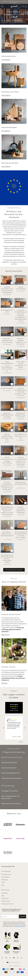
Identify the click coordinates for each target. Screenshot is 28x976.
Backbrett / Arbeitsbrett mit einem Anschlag (7, 340)
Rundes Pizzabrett (7, 388)
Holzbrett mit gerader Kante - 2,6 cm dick (20, 415)
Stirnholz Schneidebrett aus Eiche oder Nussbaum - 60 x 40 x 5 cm (21, 392)
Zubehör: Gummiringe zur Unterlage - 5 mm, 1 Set (7, 437)
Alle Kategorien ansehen (14, 569)
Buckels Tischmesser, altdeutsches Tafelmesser (20, 509)
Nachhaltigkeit (5, 877)
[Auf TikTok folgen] (18, 958)
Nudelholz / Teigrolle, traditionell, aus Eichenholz (20, 341)
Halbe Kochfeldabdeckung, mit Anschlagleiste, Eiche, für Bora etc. (7, 366)
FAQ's (3, 882)
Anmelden (22, 916)
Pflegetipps (4, 879)
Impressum (4, 893)
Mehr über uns (5, 634)
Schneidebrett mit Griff (7, 311)
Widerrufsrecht (5, 901)
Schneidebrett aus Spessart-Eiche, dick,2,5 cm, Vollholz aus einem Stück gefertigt (7, 510)
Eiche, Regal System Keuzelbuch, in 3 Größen (20, 364)
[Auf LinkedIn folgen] (21, 958)
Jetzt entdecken (5, 59)
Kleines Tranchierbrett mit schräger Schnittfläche (7, 460)
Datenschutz (5, 898)
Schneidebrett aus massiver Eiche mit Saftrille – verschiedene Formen (7, 558)
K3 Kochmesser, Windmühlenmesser (20, 484)
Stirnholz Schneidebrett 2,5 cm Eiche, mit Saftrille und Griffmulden (21, 461)
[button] (3, 728)
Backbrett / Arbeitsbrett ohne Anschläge (7, 415)
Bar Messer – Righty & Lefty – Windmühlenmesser (7, 534)
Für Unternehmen (6, 874)
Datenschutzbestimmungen (20, 926)
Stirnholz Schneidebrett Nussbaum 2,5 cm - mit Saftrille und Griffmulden (7, 486)
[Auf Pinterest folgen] (10, 958)
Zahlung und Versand (7, 904)
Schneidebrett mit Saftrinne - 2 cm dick (21, 436)
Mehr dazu (4, 683)
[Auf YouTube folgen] (14, 958)
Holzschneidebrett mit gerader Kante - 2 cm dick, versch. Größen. (21, 534)
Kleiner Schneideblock (21, 288)
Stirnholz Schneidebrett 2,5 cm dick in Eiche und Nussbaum (7, 289)
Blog (2, 885)
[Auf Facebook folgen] (2, 958)
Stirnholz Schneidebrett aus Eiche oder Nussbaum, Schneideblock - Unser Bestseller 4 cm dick (21, 315)
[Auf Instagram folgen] (6, 958)
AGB (2, 895)
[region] (14, 728)
